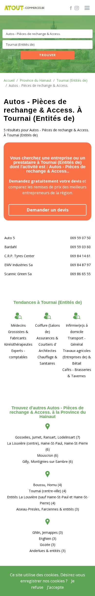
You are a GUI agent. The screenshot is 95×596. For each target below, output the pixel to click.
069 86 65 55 (80, 274)
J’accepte (55, 587)
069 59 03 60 (80, 247)
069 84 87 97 (80, 265)
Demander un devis (47, 210)
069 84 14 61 (80, 256)
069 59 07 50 (80, 238)
